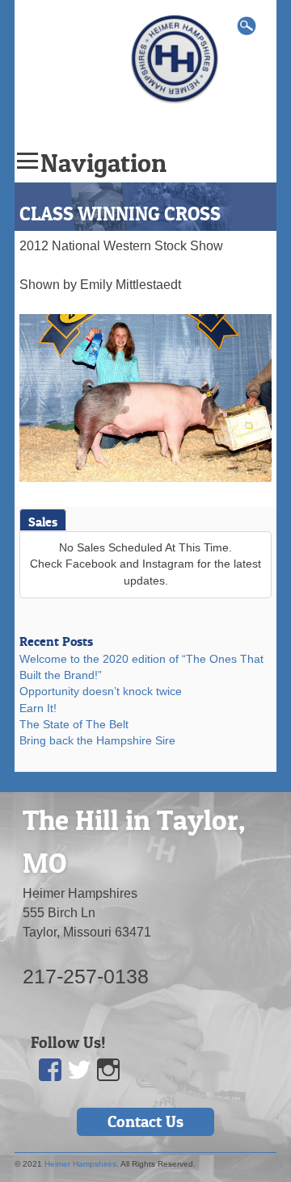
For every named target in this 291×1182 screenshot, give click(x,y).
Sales (42, 521)
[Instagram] (108, 1070)
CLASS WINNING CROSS (120, 213)
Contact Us (145, 1121)
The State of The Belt (74, 725)
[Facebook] (50, 1070)
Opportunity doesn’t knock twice (100, 691)
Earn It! (38, 708)
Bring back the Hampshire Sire (97, 741)
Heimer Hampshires (80, 1163)
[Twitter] (79, 1070)
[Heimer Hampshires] (174, 58)
